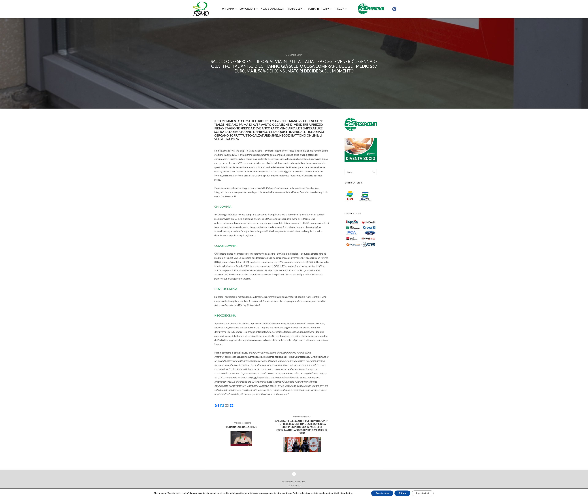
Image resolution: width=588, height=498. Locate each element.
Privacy (339, 8)
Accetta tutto (382, 493)
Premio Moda (294, 8)
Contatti (313, 8)
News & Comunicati (272, 8)
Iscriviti (327, 8)
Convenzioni (247, 8)
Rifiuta (402, 493)
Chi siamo (228, 8)
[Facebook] (394, 9)
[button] (229, 9)
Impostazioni (422, 493)
